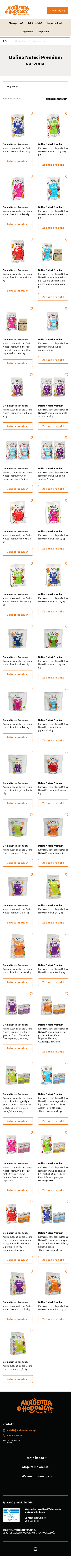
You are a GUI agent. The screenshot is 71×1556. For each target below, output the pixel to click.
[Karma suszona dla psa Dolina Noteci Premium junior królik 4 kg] (18, 387)
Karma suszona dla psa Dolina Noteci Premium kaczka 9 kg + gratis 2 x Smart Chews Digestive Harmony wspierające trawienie (53, 1035)
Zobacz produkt (18, 161)
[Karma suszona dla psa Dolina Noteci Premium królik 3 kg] (18, 1284)
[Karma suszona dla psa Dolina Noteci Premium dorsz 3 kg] (53, 576)
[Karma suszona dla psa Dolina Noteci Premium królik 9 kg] (53, 947)
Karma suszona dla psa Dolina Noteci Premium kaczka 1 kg (53, 851)
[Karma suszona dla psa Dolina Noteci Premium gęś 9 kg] (53, 887)
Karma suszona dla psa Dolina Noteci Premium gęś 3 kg (17, 1367)
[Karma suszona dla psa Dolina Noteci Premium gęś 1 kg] (18, 827)
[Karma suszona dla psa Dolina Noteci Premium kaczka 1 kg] (53, 827)
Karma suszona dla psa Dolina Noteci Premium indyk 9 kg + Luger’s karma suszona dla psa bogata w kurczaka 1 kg (18, 348)
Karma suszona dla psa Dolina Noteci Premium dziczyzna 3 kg (17, 601)
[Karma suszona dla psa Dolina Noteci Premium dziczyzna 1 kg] (53, 639)
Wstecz (8, 40)
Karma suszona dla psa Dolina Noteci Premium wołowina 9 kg (17, 277)
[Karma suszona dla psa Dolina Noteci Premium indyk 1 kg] (18, 702)
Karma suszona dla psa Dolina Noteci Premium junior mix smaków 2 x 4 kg (53, 476)
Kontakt (8, 1424)
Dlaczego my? (16, 23)
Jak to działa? (35, 23)
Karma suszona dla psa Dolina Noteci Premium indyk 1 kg (17, 726)
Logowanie (27, 31)
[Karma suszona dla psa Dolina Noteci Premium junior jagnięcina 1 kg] (53, 702)
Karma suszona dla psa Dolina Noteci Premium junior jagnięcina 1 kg (53, 727)
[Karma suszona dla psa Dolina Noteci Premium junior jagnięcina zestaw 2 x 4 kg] (18, 450)
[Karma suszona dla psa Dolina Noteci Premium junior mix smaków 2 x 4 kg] (53, 450)
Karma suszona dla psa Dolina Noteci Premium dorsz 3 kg (53, 600)
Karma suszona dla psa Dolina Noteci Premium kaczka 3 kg (53, 1308)
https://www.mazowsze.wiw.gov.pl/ (19, 1529)
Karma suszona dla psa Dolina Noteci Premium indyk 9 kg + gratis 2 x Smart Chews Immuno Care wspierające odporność (17, 1174)
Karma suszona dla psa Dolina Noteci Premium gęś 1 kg (17, 851)
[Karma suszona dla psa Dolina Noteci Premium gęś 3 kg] (18, 1344)
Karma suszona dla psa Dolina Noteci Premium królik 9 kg (53, 971)
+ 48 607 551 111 (15, 1435)
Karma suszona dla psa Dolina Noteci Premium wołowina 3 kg (17, 538)
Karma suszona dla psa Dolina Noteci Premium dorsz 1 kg (17, 663)
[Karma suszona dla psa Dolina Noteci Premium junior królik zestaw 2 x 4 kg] (53, 387)
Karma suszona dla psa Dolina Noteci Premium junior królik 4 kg (17, 413)
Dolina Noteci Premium (15, 144)
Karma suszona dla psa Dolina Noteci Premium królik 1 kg (17, 911)
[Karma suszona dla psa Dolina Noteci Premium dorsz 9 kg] (18, 126)
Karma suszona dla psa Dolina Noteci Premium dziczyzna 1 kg (53, 664)
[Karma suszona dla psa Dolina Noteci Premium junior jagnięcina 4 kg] (53, 321)
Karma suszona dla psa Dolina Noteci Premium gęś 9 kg (53, 911)
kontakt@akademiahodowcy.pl (21, 1430)
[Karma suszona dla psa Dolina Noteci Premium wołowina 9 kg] (18, 252)
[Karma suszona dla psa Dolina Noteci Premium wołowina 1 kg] (53, 765)
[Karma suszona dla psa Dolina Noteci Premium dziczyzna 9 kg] (53, 126)
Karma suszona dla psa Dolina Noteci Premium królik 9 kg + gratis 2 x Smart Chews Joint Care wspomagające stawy (17, 1034)
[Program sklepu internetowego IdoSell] (35, 1549)
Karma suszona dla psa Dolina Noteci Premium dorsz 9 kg (17, 150)
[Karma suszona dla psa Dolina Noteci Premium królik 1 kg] (18, 887)
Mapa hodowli (54, 23)
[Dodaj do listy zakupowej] (31, 113)
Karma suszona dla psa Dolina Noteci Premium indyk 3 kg (53, 537)
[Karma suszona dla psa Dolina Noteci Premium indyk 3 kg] (53, 513)
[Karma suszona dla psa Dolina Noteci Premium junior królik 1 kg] (18, 765)
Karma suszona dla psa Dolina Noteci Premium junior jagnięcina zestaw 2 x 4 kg (17, 476)
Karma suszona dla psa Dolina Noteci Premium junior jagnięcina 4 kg (53, 346)
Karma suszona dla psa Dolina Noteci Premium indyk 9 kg (17, 213)
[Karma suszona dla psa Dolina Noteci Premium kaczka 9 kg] (18, 947)
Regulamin (43, 31)
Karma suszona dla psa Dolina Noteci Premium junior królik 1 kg (17, 790)
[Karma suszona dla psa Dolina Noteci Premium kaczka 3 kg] (53, 1284)
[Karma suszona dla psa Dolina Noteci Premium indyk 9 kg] (18, 189)
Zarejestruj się (57, 10)
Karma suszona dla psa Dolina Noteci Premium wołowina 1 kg (53, 790)
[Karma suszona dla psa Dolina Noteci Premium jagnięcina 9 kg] (53, 189)
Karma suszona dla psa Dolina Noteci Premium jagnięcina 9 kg (53, 214)
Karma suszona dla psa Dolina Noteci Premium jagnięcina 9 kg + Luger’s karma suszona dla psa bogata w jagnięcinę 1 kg (53, 281)
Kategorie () (11, 86)
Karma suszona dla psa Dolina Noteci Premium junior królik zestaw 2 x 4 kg (53, 413)
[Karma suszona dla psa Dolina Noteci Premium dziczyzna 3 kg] (18, 576)
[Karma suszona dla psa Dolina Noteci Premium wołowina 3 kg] (18, 513)
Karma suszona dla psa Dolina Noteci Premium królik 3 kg (17, 1308)
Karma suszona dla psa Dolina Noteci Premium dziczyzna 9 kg (53, 151)
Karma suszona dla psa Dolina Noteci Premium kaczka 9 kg (17, 971)
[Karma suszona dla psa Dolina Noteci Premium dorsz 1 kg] (18, 639)
